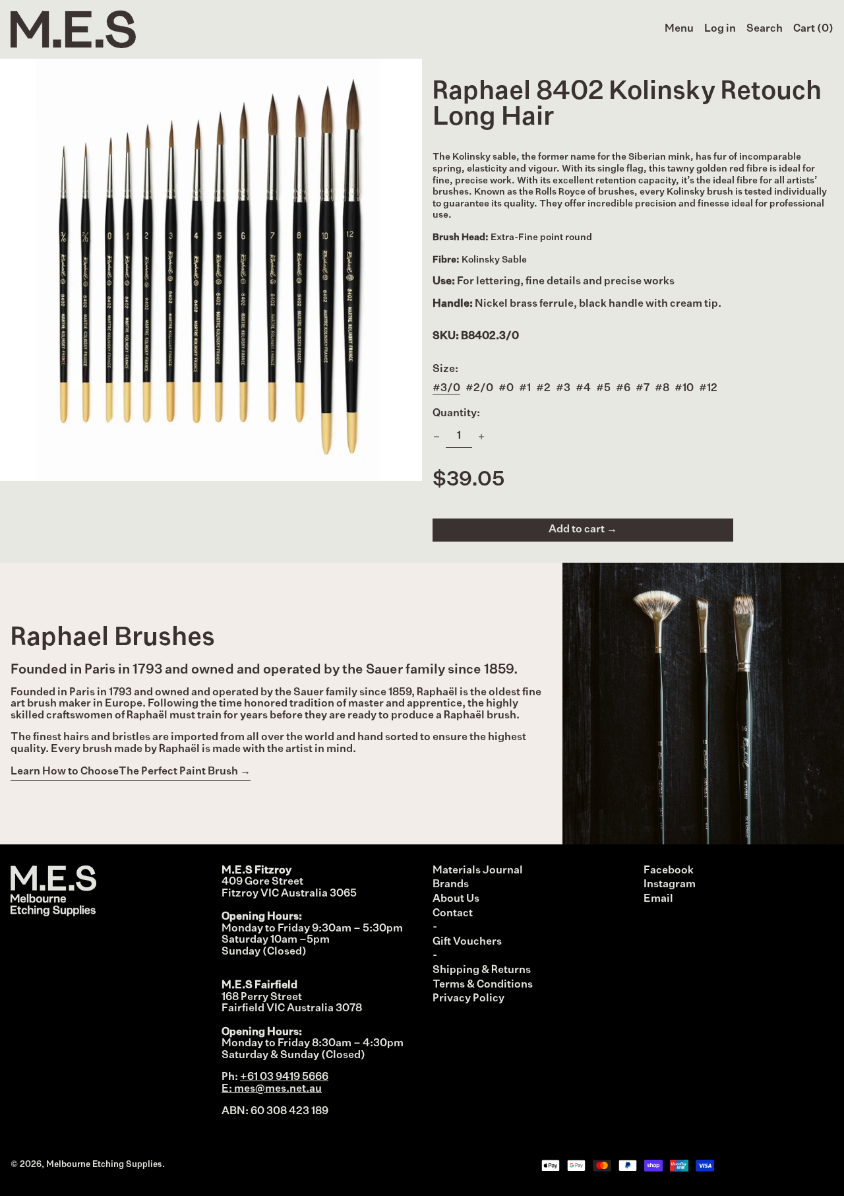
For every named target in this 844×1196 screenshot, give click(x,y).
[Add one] (481, 436)
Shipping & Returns (482, 970)
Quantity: (456, 413)
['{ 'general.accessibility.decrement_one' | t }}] (436, 436)
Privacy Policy (468, 998)
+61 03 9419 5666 (284, 1077)
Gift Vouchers (467, 942)
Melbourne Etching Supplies (104, 1164)
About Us (456, 899)
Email (658, 899)
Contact (453, 913)
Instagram (670, 884)
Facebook (669, 871)
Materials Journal (478, 871)
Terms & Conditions (483, 985)
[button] (764, 29)
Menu (679, 29)
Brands (451, 884)
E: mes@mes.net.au (272, 1089)
